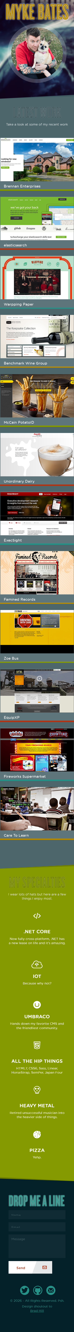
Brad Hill (37, 1310)
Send (21, 1267)
